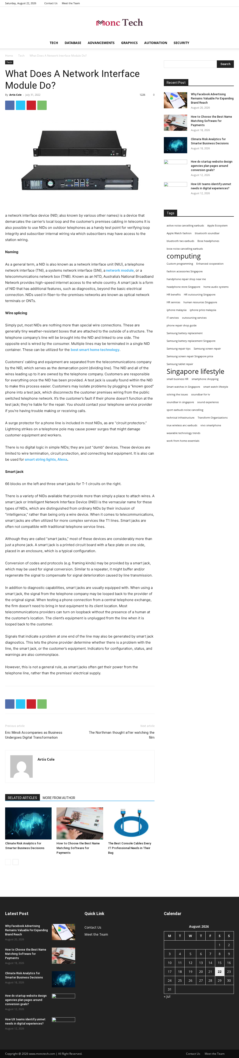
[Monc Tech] (119, 22)
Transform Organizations (213, 417)
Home (9, 56)
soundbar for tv (200, 394)
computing (184, 256)
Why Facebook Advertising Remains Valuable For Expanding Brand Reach (212, 98)
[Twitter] (20, 105)
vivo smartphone (210, 425)
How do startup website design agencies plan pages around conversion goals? (211, 166)
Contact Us (50, 3)
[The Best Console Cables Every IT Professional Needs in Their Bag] (131, 823)
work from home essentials (183, 440)
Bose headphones (208, 241)
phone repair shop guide (182, 325)
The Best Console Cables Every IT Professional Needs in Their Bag (129, 848)
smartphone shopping (205, 379)
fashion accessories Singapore (185, 271)
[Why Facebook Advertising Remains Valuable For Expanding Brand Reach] (175, 100)
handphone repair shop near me (186, 279)
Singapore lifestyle (195, 371)
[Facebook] (9, 105)
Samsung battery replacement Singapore (191, 341)
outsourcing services (194, 317)
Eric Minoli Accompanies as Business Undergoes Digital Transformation (33, 735)
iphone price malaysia (203, 310)
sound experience (208, 402)
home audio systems (216, 286)
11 (180, 962)
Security (181, 42)
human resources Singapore (200, 302)
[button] (228, 43)
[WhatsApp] (42, 105)
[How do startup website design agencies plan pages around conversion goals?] (175, 168)
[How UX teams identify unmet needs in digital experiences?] (175, 190)
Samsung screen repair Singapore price (190, 356)
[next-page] (15, 862)
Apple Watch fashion (179, 233)
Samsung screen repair (207, 348)
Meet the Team (71, 3)
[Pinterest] (31, 105)
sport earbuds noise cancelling (185, 410)
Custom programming (180, 263)
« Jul (167, 996)
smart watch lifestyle (215, 386)
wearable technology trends (183, 433)
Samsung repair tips (178, 348)
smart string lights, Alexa (45, 459)
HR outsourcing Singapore (199, 294)
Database (73, 42)
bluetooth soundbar (207, 233)
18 (180, 971)
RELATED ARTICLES (22, 798)
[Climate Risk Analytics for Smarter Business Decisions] (28, 823)
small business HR (177, 379)
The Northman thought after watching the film (122, 735)
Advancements (101, 42)
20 (201, 971)
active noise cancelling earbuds (185, 225)
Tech (54, 42)
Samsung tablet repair (180, 364)
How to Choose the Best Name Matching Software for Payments (78, 848)
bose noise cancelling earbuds (185, 248)
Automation (155, 42)
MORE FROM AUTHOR (59, 798)
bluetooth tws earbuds (180, 241)
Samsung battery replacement (185, 333)
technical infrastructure (180, 417)
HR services (173, 302)
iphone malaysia (176, 310)
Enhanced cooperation (210, 263)
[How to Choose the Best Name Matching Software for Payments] (79, 823)
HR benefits (174, 294)
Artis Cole (15, 94)
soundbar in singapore (180, 402)
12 (190, 962)
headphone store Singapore (183, 286)
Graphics (129, 42)
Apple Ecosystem (217, 225)
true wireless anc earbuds (182, 425)
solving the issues (177, 394)
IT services (173, 317)
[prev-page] (8, 862)
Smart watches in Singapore (183, 386)
